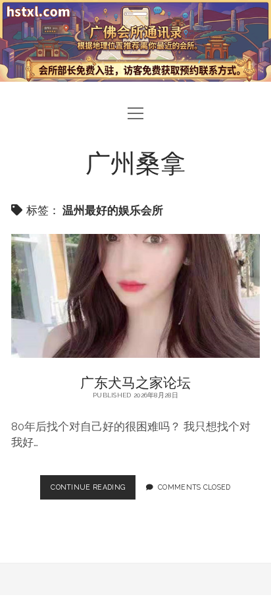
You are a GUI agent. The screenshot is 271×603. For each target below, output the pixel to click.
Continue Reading (91, 491)
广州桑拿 (135, 162)
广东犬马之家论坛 (135, 296)
